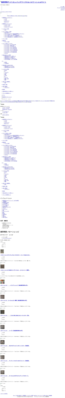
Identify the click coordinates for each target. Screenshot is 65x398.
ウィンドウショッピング (6, 238)
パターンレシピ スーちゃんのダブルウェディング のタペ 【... (14, 375)
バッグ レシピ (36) (6, 107)
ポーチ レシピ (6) (5, 108)
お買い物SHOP (18, 395)
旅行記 (3, 213)
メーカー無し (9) (5, 111)
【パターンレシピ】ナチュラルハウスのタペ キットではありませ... (15, 255)
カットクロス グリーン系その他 (10, 47)
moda (5, 29)
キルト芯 (6, 77)
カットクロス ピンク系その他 (10, 44)
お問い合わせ (4, 217)
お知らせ (4, 216)
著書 (3, 210)
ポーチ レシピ (7, 127)
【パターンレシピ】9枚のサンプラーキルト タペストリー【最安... (15, 270)
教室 (3, 212)
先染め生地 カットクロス (9, 66)
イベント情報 (4, 205)
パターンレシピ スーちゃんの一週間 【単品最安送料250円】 (13, 300)
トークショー (4, 209)
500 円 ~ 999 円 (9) (5, 114)
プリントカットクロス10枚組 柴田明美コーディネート (14, 33)
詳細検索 (50, 395)
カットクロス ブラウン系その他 (10, 150)
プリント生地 (4, 38)
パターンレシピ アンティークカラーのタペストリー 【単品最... (14, 360)
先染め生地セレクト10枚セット (10, 56)
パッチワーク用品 (5, 69)
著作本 (5, 62)
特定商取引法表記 (5, 202)
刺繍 (5, 79)
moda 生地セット (7, 32)
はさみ (5, 75)
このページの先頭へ (4, 393)
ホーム (14, 395)
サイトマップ (40, 395)
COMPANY (4, 214)
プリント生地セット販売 (6, 31)
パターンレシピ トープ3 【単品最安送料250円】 (11, 330)
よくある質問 (4, 203)
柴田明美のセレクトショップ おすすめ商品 (10, 200)
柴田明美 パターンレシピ (7, 23)
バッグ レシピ (7, 24)
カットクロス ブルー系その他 (10, 46)
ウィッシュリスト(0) (61, 7)
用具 (5, 74)
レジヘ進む (63, 6)
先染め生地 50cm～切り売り (9, 67)
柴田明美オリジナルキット (7, 17)
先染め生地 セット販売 (6, 55)
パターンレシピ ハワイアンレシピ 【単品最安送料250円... (14, 285)
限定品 (3, 89)
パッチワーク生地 (5, 28)
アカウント (63, 9)
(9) (7, 109)
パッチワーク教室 (30, 395)
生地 (5, 82)
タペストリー (6, 20)
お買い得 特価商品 (6, 81)
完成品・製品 (4, 84)
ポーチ (5, 19)
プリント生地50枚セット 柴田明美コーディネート (13, 138)
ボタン (5, 73)
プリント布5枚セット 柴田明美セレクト (12, 34)
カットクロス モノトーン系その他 (10, 151)
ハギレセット (6, 87)
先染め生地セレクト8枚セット (7, 91)
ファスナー (6, 72)
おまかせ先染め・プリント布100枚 (10, 59)
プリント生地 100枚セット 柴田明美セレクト (13, 35)
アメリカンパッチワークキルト (6, 11)
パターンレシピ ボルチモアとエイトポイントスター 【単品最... (14, 345)
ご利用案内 (4, 201)
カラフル (6, 53)
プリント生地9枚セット (6, 93)
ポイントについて (5, 204)
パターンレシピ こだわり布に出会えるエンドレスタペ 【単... (14, 315)
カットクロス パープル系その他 (10, 52)
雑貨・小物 (6, 78)
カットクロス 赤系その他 (9, 45)
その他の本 (6, 63)
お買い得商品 (4, 86)
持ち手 (5, 70)
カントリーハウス (5, 211)
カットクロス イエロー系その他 (10, 51)
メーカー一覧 (4, 112)
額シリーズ (6, 123)
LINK (3, 215)
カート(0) (63, 8)
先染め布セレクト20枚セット (9, 57)
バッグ (5, 18)
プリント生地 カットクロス (7, 43)
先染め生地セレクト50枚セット (10, 58)
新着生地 (4, 40)
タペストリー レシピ (8, 128)
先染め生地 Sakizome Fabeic (7, 65)
